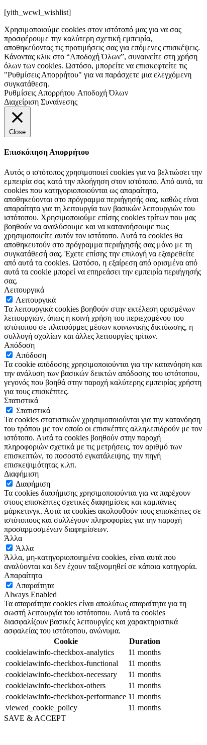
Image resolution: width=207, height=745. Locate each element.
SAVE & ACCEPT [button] (35, 718)
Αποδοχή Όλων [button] (102, 92)
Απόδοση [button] (19, 345)
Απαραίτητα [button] (23, 575)
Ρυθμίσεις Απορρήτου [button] (39, 92)
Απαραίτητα (35, 585)
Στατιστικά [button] (21, 400)
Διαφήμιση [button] (21, 474)
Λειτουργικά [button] (24, 290)
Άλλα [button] (13, 538)
